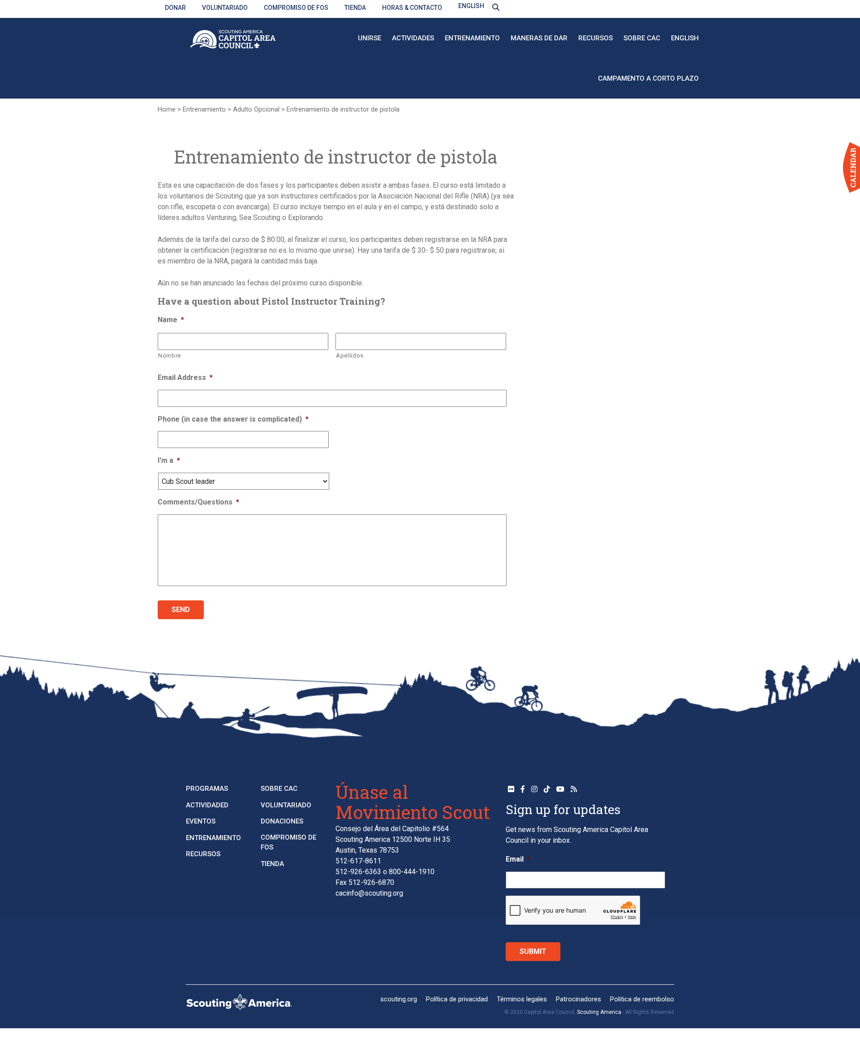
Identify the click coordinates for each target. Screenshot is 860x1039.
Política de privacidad (457, 999)
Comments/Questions (198, 502)
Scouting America (599, 1012)
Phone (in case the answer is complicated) (233, 419)
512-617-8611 (358, 861)
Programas (207, 789)
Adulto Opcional (256, 109)
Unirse (369, 38)
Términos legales (522, 999)
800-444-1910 (411, 871)
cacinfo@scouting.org (369, 893)
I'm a (169, 460)
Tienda (355, 7)
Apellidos (350, 355)
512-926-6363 (358, 871)
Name (171, 319)
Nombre (169, 355)
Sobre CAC (642, 38)
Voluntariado (225, 7)
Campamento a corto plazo (648, 78)
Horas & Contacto (412, 7)
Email (518, 859)
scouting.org (398, 999)
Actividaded (207, 805)
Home (167, 109)
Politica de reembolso (642, 999)
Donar (175, 7)
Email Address (185, 377)
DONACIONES (282, 821)
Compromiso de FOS (296, 7)
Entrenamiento (472, 38)
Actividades (413, 38)
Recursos (595, 38)
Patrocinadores (578, 999)
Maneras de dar (539, 38)
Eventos (200, 821)
